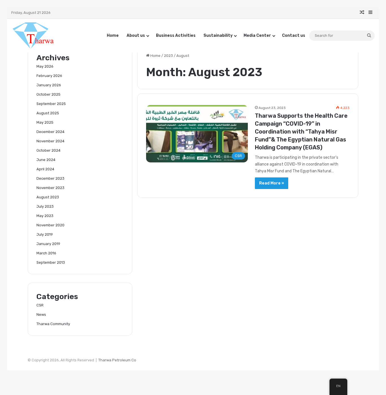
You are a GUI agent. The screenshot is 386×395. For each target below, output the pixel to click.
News (41, 314)
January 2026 (48, 85)
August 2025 (47, 113)
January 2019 (48, 244)
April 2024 (45, 169)
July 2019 (44, 234)
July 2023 (45, 206)
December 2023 (50, 178)
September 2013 (50, 262)
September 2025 (51, 104)
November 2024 (50, 141)
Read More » (271, 183)
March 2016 (46, 253)
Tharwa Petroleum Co (117, 360)
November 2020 (50, 225)
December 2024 (50, 132)
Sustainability (218, 35)
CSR (40, 305)
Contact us (293, 35)
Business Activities (176, 35)
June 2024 (45, 160)
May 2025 (44, 122)
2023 (168, 55)
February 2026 (49, 76)
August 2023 (47, 197)
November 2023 (50, 188)
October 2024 (48, 150)
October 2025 (48, 94)
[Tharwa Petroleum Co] (33, 35)
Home (113, 35)
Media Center (257, 35)
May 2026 (44, 66)
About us (136, 35)
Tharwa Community (53, 324)
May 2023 (44, 216)
